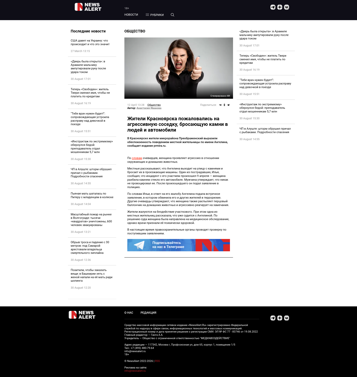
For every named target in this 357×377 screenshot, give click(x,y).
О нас (128, 312)
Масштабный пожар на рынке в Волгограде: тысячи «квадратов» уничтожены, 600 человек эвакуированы (91, 220)
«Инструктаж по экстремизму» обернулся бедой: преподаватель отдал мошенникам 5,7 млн (92, 147)
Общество (154, 105)
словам (137, 158)
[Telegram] (228, 105)
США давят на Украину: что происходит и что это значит (90, 42)
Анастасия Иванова (149, 108)
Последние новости (88, 31)
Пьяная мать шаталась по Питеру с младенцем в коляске (92, 195)
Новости (131, 14)
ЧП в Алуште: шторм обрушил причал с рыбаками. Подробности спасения (91, 172)
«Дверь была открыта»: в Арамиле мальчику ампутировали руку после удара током (88, 67)
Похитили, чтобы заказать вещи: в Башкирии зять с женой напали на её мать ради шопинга (91, 275)
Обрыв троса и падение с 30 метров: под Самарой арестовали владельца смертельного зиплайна (90, 247)
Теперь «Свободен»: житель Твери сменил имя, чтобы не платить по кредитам (90, 92)
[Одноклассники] (224, 105)
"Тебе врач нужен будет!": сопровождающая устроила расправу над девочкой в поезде (90, 119)
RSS (157, 361)
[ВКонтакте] (220, 105)
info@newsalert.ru (135, 370)
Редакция (148, 312)
